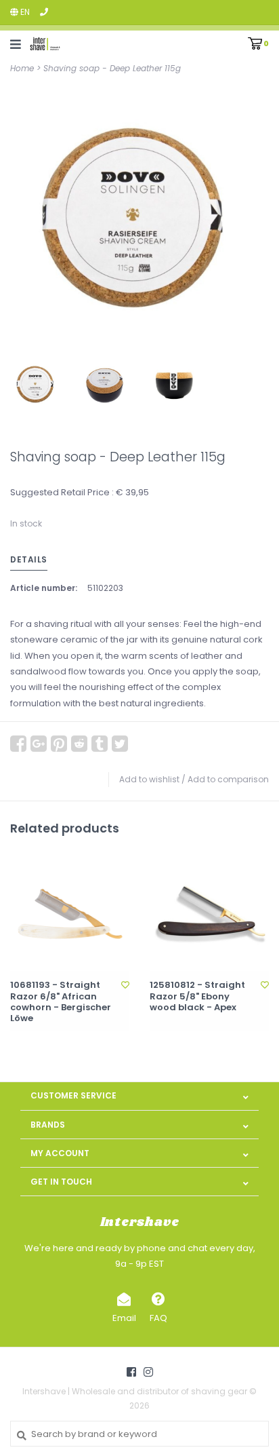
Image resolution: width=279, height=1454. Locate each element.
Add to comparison (228, 779)
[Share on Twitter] (120, 743)
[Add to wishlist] (125, 985)
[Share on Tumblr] (99, 743)
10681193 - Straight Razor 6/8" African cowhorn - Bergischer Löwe (60, 1002)
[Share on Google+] (38, 743)
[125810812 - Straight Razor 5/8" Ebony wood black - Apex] (209, 911)
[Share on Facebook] (18, 743)
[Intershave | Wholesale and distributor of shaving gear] (45, 43)
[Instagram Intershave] (148, 1371)
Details (28, 559)
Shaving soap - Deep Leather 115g (112, 68)
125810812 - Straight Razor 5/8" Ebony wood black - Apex (197, 996)
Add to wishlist (149, 779)
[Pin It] (59, 743)
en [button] (24, 12)
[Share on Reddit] (79, 743)
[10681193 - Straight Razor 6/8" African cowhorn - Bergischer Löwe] (69, 911)
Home (22, 68)
